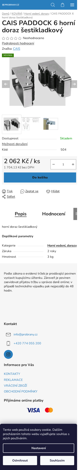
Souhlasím (57, 460)
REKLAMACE (13, 380)
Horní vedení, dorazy (62, 245)
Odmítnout (20, 460)
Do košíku (40, 177)
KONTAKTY (12, 374)
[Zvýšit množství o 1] (73, 164)
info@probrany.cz (25, 334)
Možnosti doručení (15, 144)
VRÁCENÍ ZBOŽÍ (15, 386)
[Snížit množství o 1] (54, 164)
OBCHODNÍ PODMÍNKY (20, 391)
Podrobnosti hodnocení (18, 43)
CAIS (16, 49)
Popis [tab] (21, 214)
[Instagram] (8, 354)
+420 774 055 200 (27, 343)
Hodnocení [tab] (53, 214)
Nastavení (38, 448)
